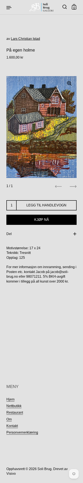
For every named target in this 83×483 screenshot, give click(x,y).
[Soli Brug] (42, 7)
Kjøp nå (41, 219)
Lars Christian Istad (25, 39)
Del (9, 234)
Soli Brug (44, 469)
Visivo (11, 473)
